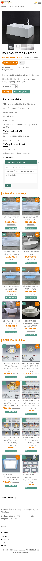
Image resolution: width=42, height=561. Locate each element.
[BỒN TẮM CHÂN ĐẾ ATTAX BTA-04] (31, 206)
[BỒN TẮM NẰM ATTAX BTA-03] (31, 241)
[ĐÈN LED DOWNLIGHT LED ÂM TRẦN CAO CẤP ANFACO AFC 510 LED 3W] (31, 353)
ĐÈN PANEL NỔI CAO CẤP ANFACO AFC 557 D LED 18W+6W (11, 477)
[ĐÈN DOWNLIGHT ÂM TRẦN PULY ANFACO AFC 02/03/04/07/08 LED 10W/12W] (31, 427)
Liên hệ (3, 545)
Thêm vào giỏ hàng (12, 228)
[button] (37, 12)
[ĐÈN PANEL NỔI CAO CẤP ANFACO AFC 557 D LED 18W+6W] (11, 464)
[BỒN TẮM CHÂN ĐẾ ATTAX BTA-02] (31, 276)
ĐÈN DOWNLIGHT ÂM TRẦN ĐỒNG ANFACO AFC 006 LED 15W (11, 403)
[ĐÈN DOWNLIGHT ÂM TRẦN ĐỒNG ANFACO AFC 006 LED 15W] (11, 390)
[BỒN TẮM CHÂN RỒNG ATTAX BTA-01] (11, 310)
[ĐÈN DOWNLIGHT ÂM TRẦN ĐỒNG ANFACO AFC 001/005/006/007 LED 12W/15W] (31, 390)
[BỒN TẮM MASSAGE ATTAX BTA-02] (11, 276)
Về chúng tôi (5, 537)
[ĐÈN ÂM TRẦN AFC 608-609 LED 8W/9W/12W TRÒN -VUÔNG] (31, 464)
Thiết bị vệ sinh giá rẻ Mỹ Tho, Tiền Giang (19, 104)
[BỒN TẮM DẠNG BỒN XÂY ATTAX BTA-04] (11, 241)
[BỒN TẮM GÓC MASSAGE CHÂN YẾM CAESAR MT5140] (31, 310)
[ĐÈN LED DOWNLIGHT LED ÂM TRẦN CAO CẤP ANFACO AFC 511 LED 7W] (11, 353)
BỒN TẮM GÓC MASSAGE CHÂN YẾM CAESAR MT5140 (31, 323)
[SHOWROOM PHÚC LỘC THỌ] (7, 2)
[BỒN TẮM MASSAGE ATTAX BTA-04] (11, 206)
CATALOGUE (5, 539)
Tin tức (3, 542)
